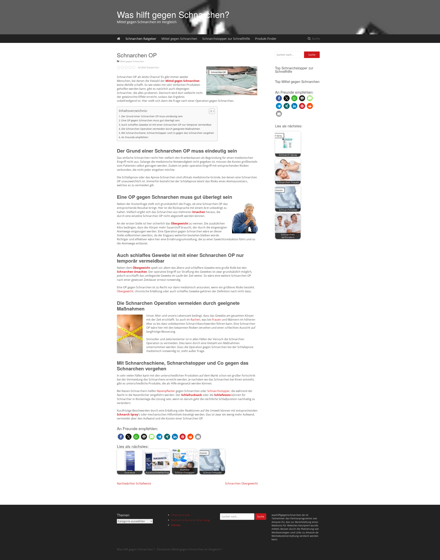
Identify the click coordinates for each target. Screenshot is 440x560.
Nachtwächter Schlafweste (134, 483)
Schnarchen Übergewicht (241, 483)
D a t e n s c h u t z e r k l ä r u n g (190, 520)
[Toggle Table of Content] (210, 111)
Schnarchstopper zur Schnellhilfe (226, 39)
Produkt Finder (265, 39)
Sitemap (175, 525)
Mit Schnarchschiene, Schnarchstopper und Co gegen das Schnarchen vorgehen (167, 133)
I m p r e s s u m (180, 515)
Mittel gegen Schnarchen (179, 39)
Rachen (195, 319)
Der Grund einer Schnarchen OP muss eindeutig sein (152, 116)
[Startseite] (118, 38)
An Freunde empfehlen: (135, 137)
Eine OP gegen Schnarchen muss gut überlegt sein (150, 120)
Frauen (216, 319)
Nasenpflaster (166, 391)
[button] (121, 437)
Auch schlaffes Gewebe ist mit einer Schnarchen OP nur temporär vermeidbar (166, 124)
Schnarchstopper (218, 391)
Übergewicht (125, 291)
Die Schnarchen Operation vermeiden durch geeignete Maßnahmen (160, 128)
